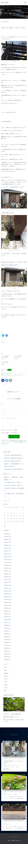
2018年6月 (6, 648)
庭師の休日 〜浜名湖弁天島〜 (11, 477)
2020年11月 (6, 593)
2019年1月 (6, 636)
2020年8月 (6, 602)
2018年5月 (6, 651)
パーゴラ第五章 (4, 356)
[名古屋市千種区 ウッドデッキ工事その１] (14, 748)
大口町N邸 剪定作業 (9, 455)
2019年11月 (6, 616)
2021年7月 (6, 571)
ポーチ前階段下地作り (9, 482)
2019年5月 (6, 633)
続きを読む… (7, 768)
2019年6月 (6, 631)
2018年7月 (6, 645)
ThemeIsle (17, 840)
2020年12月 (6, 591)
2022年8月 (6, 533)
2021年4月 (6, 579)
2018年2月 (6, 659)
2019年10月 (6, 619)
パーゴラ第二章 (4, 361)
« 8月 (4, 526)
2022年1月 (6, 553)
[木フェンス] (14, 811)
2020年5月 (6, 611)
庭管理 (5, 676)
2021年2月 (6, 585)
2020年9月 (6, 599)
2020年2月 (6, 613)
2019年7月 (6, 628)
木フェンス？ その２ (10, 794)
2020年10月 (6, 596)
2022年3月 (6, 548)
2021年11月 (6, 559)
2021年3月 (6, 582)
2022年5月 (6, 542)
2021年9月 (6, 565)
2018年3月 (6, 656)
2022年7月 (6, 536)
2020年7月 (6, 605)
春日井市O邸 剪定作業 (9, 485)
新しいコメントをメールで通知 (9, 429)
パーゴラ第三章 (17, 356)
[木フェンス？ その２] (14, 781)
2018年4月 (6, 653)
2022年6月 (6, 539)
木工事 (9, 369)
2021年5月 (6, 576)
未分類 (5, 684)
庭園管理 (6, 673)
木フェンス (6, 824)
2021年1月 (6, 588)
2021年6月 (6, 573)
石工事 (5, 687)
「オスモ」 (17, 133)
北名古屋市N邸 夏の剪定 (10, 469)
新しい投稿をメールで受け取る (9, 432)
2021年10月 (6, 562)
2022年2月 (6, 551)
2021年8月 (6, 568)
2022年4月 (6, 545)
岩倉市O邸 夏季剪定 (9, 461)
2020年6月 (6, 608)
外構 (5, 670)
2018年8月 (6, 642)
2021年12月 (6, 556)
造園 (5, 690)
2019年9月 (6, 622)
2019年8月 (6, 625)
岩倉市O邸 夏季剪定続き (10, 458)
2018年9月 (6, 639)
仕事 (5, 667)
